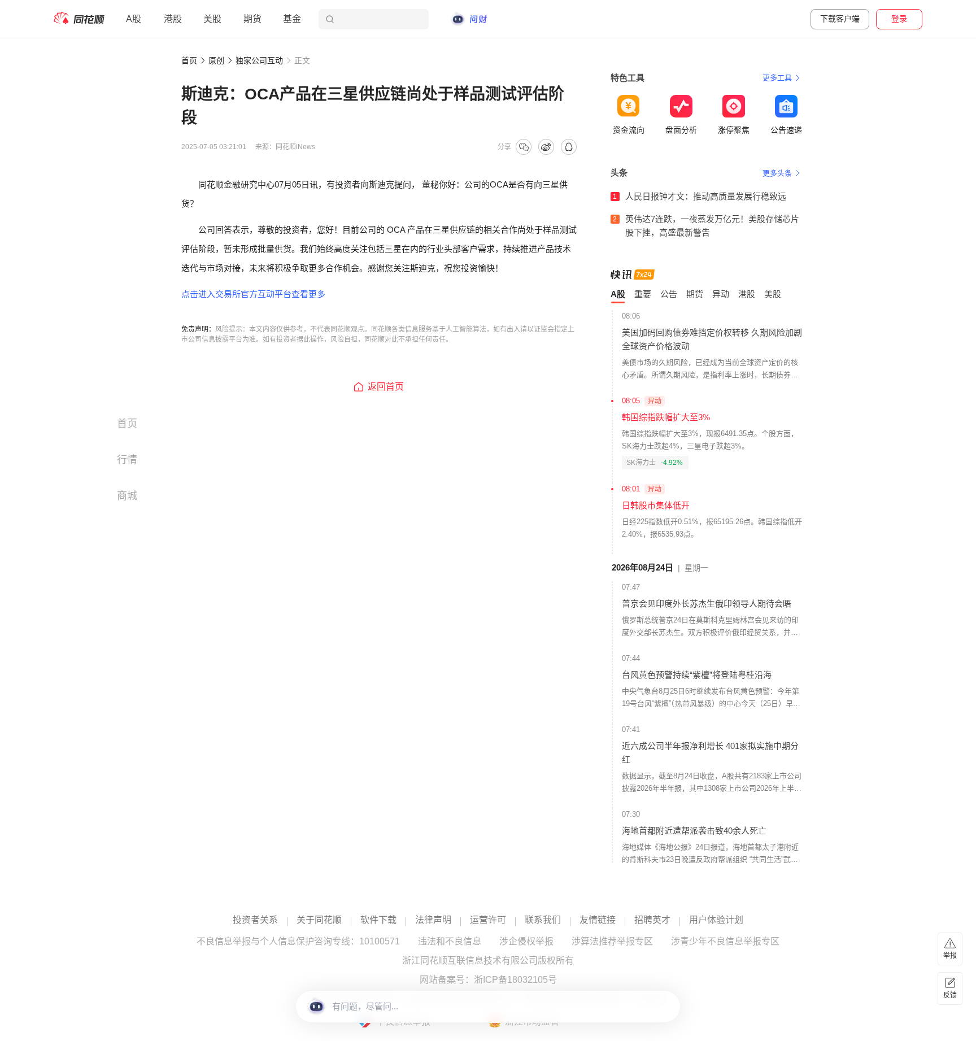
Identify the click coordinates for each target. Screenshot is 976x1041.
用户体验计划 (716, 920)
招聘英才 (652, 920)
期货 (252, 19)
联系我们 (543, 920)
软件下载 (378, 920)
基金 (292, 19)
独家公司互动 (259, 60)
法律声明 (433, 920)
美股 (212, 19)
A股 (133, 19)
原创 (216, 60)
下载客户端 (840, 18)
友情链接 (598, 920)
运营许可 (488, 920)
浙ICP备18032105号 (515, 980)
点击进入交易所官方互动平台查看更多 (253, 294)
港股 (173, 19)
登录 (899, 18)
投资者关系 (255, 920)
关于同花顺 (319, 920)
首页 (189, 60)
